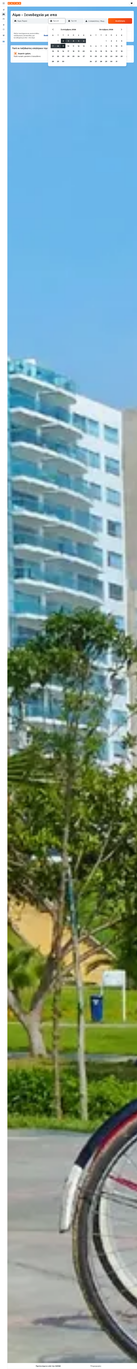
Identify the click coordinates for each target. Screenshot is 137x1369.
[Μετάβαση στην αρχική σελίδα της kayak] (14, 3)
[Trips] (3, 35)
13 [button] (84, 46)
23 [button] (63, 56)
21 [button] (53, 56)
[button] (3, 3)
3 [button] (68, 41)
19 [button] (78, 51)
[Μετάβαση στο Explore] (3, 25)
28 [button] (53, 61)
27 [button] (84, 56)
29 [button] (58, 61)
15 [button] (58, 51)
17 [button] (68, 51)
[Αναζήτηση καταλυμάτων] (3, 14)
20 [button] (84, 51)
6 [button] (83, 41)
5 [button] (78, 41)
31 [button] (116, 61)
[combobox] (32, 20)
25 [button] (73, 56)
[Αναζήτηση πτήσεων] (3, 10)
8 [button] (58, 46)
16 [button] (63, 51)
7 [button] (52, 46)
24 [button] (68, 56)
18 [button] (73, 51)
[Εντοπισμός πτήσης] (3, 29)
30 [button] (63, 61)
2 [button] (63, 41)
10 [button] (68, 46)
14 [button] (53, 51)
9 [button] (63, 46)
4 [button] (73, 41)
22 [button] (58, 56)
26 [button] (79, 56)
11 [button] (73, 46)
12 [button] (78, 46)
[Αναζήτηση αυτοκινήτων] (3, 19)
